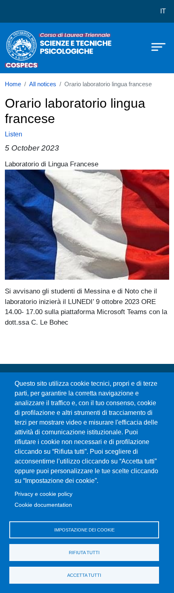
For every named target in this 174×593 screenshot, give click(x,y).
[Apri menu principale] (154, 46)
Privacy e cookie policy (43, 494)
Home (13, 84)
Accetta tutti (84, 575)
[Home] (25, 48)
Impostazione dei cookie (84, 529)
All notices (42, 84)
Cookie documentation (43, 505)
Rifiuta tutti (84, 552)
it (163, 11)
